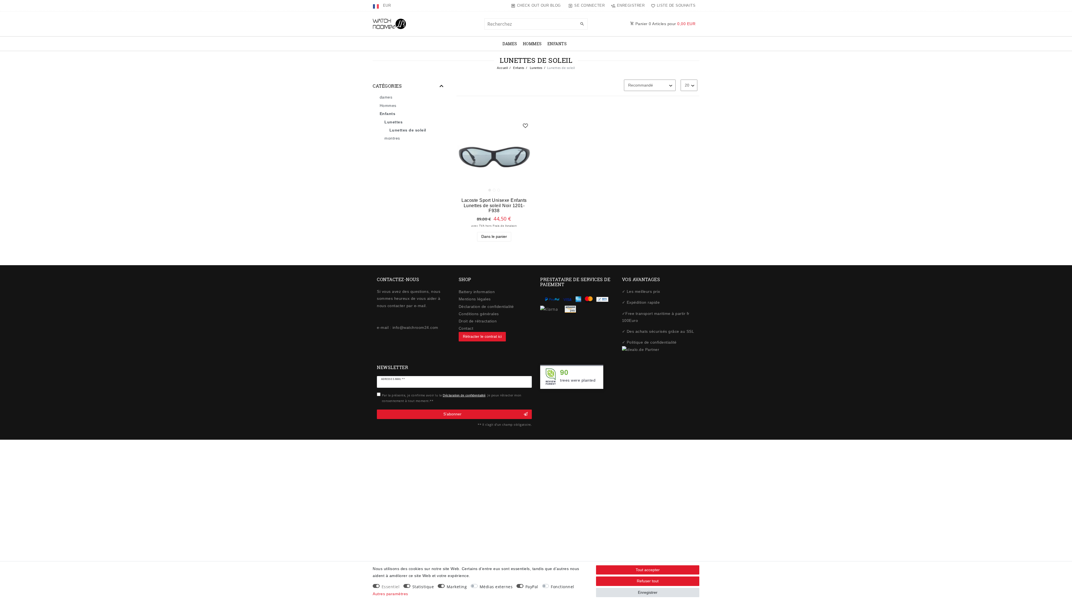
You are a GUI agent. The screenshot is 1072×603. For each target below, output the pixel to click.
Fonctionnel (562, 586)
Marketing (457, 586)
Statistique (423, 586)
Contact (466, 328)
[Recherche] (582, 24)
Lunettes (536, 68)
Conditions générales (479, 314)
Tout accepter (648, 570)
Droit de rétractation (478, 321)
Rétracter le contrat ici (482, 336)
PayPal (531, 586)
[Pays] (376, 5)
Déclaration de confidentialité (486, 306)
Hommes (532, 43)
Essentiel (391, 586)
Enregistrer (647, 592)
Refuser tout (648, 581)
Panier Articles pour (664, 23)
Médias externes (496, 586)
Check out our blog (539, 5)
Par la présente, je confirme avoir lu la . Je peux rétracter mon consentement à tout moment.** (451, 398)
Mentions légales (475, 299)
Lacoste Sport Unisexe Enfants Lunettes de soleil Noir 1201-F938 (494, 205)
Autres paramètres (390, 594)
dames (509, 43)
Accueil (502, 68)
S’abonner (452, 414)
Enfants (557, 43)
